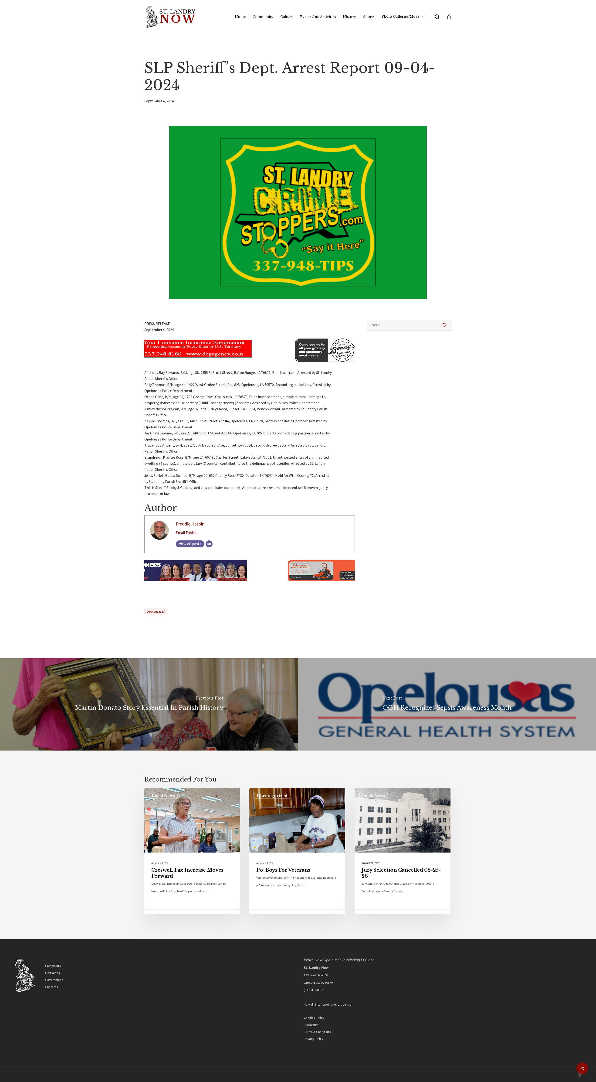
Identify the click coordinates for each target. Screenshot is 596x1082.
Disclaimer (311, 1025)
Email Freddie (186, 532)
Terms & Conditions (317, 1032)
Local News (163, 795)
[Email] (209, 543)
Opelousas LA (156, 611)
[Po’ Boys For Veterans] (297, 851)
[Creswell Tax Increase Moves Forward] (192, 851)
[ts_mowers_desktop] (249, 583)
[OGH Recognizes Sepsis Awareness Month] (447, 704)
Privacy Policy (313, 1039)
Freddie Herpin (190, 524)
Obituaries (52, 973)
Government (54, 980)
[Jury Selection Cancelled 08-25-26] (402, 851)
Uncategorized (272, 795)
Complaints (53, 966)
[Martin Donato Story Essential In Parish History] (149, 704)
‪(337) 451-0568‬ (314, 990)
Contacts (51, 987)
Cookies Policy (314, 1018)
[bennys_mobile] (190, 364)
